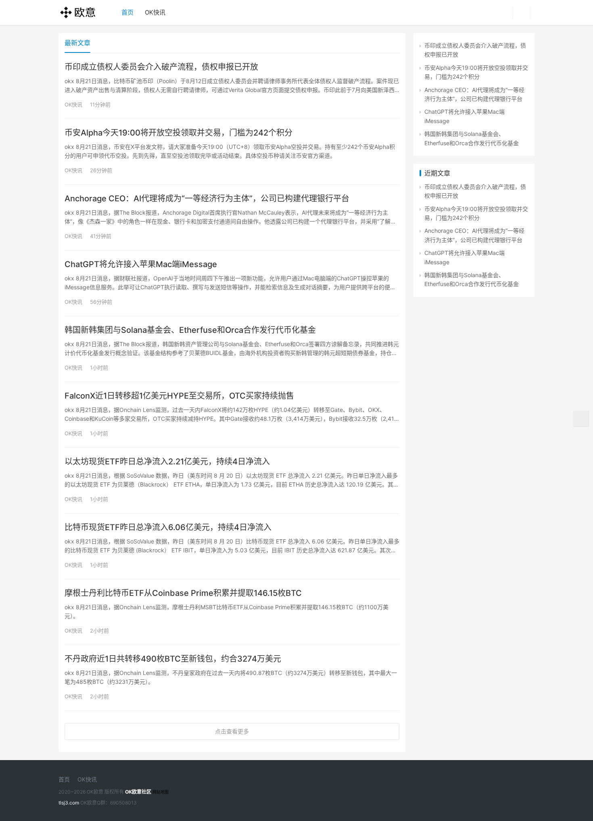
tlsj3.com (68, 803)
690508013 (123, 803)
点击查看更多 (232, 731)
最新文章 (77, 43)
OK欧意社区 (138, 792)
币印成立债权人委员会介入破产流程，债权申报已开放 (161, 67)
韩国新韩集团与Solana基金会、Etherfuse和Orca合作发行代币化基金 (190, 330)
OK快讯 (155, 12)
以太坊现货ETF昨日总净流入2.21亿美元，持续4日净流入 (167, 461)
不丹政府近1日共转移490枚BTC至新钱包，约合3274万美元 (173, 659)
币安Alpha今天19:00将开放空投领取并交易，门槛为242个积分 (178, 133)
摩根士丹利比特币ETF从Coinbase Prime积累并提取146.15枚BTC (183, 593)
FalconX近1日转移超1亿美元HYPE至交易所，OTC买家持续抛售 (179, 396)
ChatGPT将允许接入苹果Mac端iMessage (141, 264)
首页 (127, 12)
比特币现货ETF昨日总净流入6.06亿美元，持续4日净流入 (168, 527)
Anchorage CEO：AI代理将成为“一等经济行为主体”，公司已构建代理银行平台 (207, 198)
